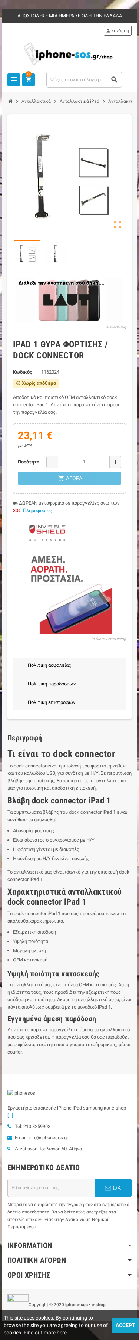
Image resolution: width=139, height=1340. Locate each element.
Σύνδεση (117, 30)
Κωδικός (22, 372)
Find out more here (45, 1333)
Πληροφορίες (37, 510)
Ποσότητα (28, 462)
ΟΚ (116, 1188)
